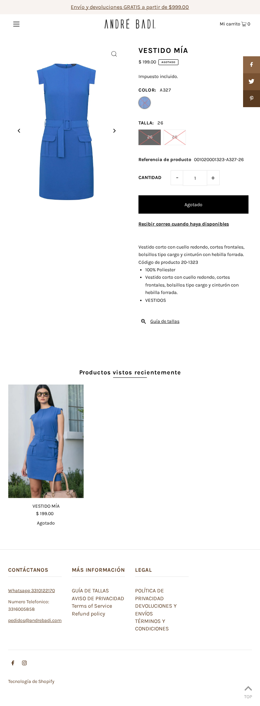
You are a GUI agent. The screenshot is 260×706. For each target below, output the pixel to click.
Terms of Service (92, 606)
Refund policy (88, 613)
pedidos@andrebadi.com (35, 620)
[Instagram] (24, 664)
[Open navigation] (29, 23)
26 (149, 136)
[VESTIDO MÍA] (46, 441)
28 (174, 136)
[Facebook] (13, 664)
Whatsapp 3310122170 (31, 590)
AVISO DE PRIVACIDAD (98, 598)
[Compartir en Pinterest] (251, 98)
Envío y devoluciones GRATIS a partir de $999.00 (130, 7)
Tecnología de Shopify (31, 681)
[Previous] (19, 130)
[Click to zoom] (114, 53)
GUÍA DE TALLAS (90, 590)
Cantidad (149, 177)
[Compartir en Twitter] (251, 81)
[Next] (114, 130)
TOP (248, 696)
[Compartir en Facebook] (251, 64)
